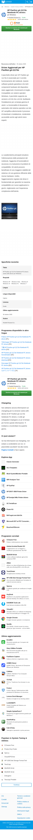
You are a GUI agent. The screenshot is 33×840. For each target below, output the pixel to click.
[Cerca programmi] (27, 2)
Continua (16, 785)
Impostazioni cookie (23, 818)
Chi (2, 796)
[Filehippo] (6, 2)
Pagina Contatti (7, 450)
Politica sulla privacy (24, 807)
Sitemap (4, 806)
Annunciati (4, 803)
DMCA (19, 814)
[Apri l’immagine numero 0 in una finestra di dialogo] (9, 211)
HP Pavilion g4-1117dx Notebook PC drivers (17, 12)
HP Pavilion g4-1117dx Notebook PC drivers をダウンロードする (15, 369)
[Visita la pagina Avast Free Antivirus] (16, 23)
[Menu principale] (31, 2)
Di (14, 17)
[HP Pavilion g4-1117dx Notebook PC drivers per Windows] (3, 14)
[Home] (2, 7)
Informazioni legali (23, 811)
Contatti (4, 799)
